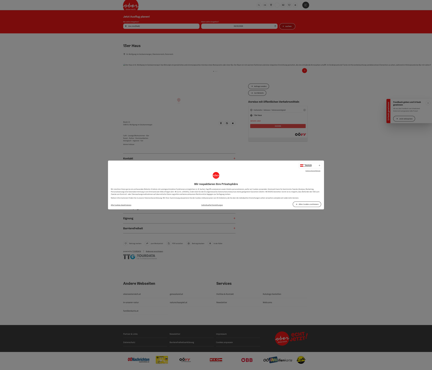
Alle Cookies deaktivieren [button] (121, 205)
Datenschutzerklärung (313, 171)
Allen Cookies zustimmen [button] (309, 204)
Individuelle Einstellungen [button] (212, 205)
